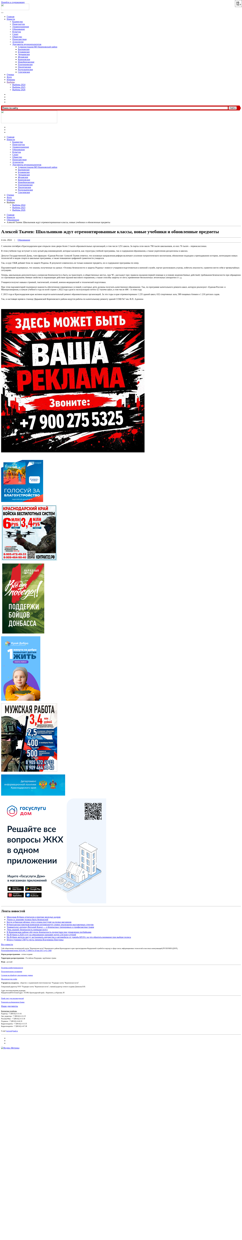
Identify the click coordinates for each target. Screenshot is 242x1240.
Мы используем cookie (9, 979)
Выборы (11, 82)
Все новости (7, 944)
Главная (10, 16)
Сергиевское (24, 72)
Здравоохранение (20, 26)
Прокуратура (18, 24)
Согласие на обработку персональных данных (17, 975)
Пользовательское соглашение (11, 972)
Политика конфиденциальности (12, 968)
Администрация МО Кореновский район (37, 47)
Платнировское (25, 64)
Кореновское (24, 59)
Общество (17, 37)
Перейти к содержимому (13, 2)
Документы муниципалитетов (26, 44)
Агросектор (18, 42)
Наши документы (9, 1006)
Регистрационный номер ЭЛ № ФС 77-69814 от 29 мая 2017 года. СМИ (26, 951)
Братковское (24, 49)
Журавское (23, 57)
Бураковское (24, 52)
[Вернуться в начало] (15, 9)
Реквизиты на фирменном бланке (13, 1002)
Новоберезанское (26, 62)
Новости (11, 19)
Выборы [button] (11, 202)
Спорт (15, 34)
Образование (18, 29)
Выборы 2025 (18, 87)
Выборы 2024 (18, 84)
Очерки (10, 74)
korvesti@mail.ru (12, 1031)
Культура (16, 32)
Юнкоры (11, 79)
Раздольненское (25, 69)
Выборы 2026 (18, 89)
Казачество (17, 21)
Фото (9, 77)
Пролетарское (24, 67)
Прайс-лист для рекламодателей (12, 998)
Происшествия (19, 39)
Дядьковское (24, 54)
